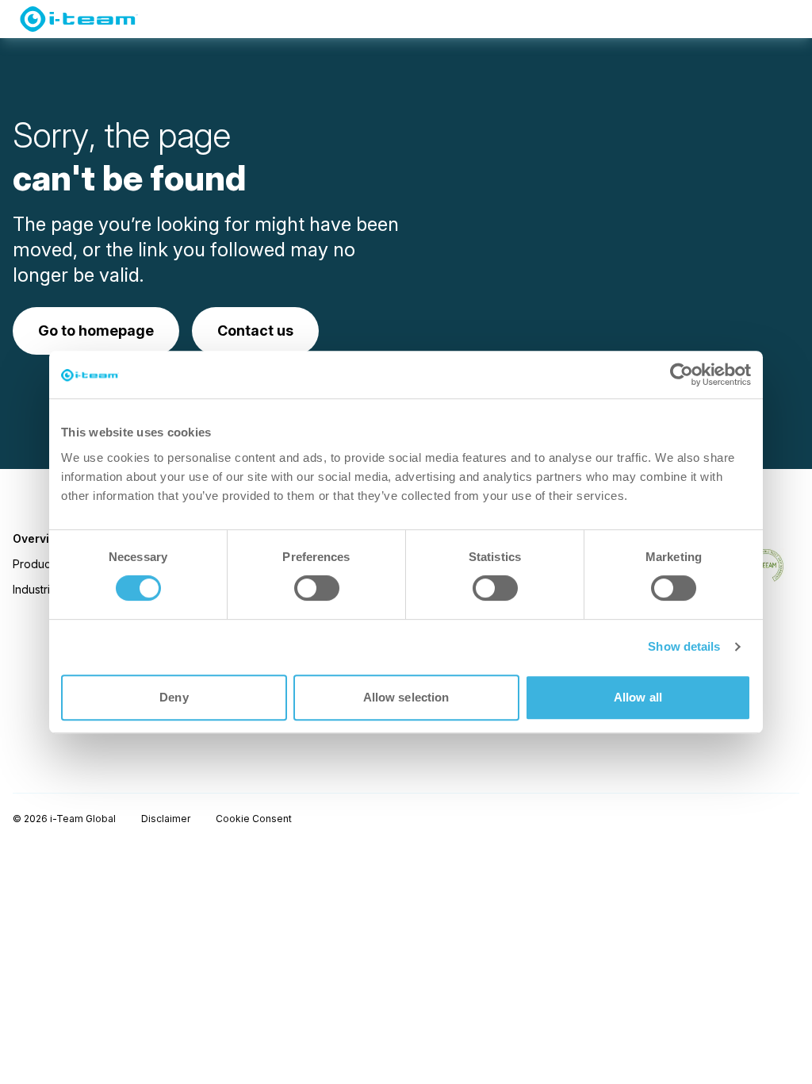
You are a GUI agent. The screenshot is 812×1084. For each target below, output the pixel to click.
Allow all (638, 697)
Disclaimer (165, 819)
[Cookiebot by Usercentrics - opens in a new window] (681, 374)
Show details (684, 646)
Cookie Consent (254, 819)
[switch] (316, 588)
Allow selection (406, 697)
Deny (173, 697)
